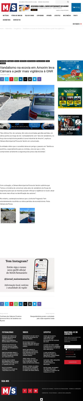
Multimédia (8, 28)
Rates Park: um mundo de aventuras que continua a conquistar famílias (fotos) (51, 370)
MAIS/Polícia (23, 61)
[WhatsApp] (16, 79)
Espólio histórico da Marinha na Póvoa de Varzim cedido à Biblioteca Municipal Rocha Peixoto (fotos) (10, 338)
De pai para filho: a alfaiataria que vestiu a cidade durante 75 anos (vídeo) (31, 344)
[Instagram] (30, 391)
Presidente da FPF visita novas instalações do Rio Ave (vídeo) (31, 337)
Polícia (47, 61)
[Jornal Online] (9, 7)
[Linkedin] (21, 79)
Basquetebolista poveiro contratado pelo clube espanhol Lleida (42, 317)
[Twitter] (7, 79)
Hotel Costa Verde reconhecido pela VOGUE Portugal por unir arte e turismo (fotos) (10, 362)
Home (2, 28)
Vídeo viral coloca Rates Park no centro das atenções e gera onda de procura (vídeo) (31, 361)
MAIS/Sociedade (31, 61)
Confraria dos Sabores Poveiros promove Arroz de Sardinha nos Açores (10, 318)
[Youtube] (35, 391)
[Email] (25, 79)
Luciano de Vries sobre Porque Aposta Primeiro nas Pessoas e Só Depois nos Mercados (52, 347)
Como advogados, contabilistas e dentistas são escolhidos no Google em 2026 (51, 338)
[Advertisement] (41, 45)
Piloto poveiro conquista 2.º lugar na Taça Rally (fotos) (9, 369)
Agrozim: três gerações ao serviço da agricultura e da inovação (52, 362)
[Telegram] (35, 79)
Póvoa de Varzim (41, 61)
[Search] (68, 2)
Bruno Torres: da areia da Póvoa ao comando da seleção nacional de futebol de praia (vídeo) (31, 368)
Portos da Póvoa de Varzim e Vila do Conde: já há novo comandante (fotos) (10, 347)
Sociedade (3, 63)
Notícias (17, 61)
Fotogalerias (17, 28)
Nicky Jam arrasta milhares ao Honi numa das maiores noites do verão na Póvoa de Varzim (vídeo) (30, 352)
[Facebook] (2, 79)
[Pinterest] (11, 79)
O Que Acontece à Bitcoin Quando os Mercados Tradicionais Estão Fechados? (51, 355)
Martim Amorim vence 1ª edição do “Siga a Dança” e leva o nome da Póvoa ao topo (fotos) (10, 355)
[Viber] (39, 79)
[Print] (30, 79)
